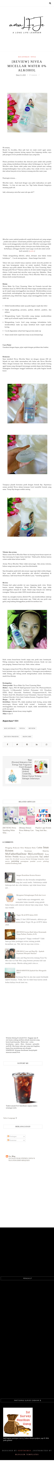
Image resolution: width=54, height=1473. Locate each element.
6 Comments (33, 75)
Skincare (27, 736)
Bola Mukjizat (25, 848)
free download (14, 859)
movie (7, 861)
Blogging (8, 848)
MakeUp (46, 851)
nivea (33, 57)
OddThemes (24, 1451)
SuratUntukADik (32, 857)
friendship (22, 859)
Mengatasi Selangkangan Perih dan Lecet (31, 895)
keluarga (34, 859)
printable (39, 861)
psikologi (46, 861)
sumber (31, 251)
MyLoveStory (36, 853)
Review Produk (11, 736)
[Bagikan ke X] (17, 744)
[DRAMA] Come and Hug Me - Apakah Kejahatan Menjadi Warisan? (30, 952)
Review (32, 728)
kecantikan (23, 57)
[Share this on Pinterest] (27, 744)
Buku (34, 848)
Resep (47, 854)
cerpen (7, 859)
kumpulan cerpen (43, 859)
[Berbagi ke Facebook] (7, 744)
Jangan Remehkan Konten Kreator (28, 875)
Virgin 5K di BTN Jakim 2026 (27, 915)
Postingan (13, 1136)
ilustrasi (28, 859)
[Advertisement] (27, 216)
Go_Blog (12, 1156)
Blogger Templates (27, 1454)
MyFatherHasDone (15, 853)
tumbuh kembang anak (13, 863)
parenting (15, 861)
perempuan (24, 861)
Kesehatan (28, 851)
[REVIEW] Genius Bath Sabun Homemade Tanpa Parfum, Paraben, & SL (31, 933)
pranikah (32, 861)
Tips (41, 857)
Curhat (39, 847)
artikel (46, 857)
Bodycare (16, 848)
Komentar (12, 1140)
